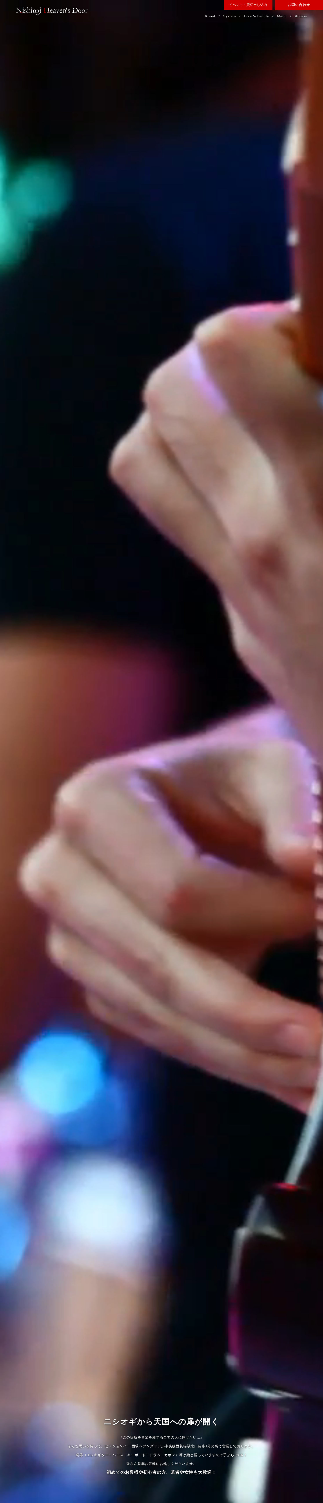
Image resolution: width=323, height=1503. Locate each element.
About (210, 16)
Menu (282, 16)
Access (301, 16)
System (229, 16)
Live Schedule (256, 16)
